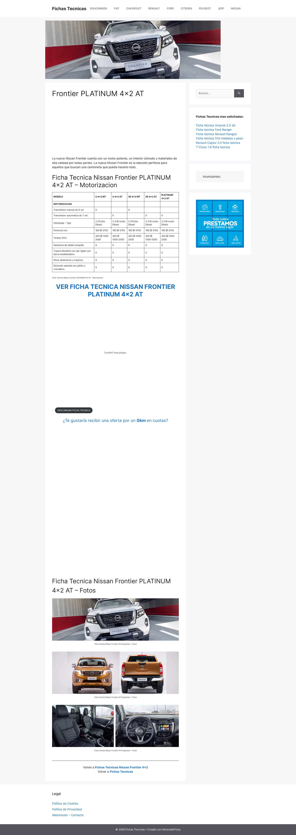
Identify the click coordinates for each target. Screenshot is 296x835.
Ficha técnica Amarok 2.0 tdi (215, 125)
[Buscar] (239, 93)
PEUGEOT (205, 8)
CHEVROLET (133, 8)
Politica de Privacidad (67, 809)
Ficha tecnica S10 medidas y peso (219, 138)
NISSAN (236, 8)
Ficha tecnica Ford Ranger (214, 129)
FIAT (116, 8)
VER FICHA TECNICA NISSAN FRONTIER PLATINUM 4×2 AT (115, 290)
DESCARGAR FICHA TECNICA (73, 410)
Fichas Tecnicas (69, 8)
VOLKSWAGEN (98, 8)
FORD (170, 8)
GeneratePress (171, 829)
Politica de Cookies (65, 803)
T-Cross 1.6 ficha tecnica (213, 147)
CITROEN (186, 8)
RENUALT (154, 8)
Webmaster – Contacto (68, 815)
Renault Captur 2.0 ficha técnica (218, 143)
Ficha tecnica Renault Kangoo (216, 134)
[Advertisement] (115, 128)
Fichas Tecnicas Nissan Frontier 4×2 (121, 767)
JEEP (221, 8)
